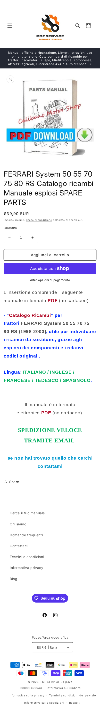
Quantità (10, 228)
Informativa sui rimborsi (64, 688)
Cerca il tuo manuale (27, 513)
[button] (9, 25)
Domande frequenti (26, 535)
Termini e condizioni (27, 557)
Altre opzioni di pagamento (50, 280)
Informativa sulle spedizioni (44, 702)
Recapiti (75, 702)
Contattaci (19, 546)
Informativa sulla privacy (26, 695)
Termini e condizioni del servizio (72, 695)
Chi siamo (18, 524)
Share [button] (14, 482)
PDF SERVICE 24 (53, 682)
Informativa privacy (26, 568)
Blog (13, 579)
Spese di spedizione (39, 219)
